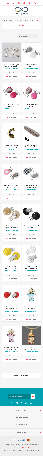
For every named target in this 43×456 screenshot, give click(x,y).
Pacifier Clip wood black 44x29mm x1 (31, 227)
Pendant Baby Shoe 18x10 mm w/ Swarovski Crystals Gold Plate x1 (31, 349)
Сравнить (9, 72)
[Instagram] (16, 402)
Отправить (33, 396)
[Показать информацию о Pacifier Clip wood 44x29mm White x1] (31, 254)
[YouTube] (26, 402)
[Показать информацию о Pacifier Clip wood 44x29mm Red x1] (11, 294)
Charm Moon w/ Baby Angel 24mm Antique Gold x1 (11, 147)
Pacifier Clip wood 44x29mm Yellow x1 (11, 267)
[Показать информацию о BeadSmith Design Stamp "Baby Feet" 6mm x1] (31, 132)
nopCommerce (25, 447)
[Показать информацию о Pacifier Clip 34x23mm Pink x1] (31, 92)
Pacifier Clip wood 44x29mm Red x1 (11, 308)
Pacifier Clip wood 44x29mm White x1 (31, 267)
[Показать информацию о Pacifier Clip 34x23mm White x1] (31, 52)
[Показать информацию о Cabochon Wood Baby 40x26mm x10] (31, 294)
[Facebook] (12, 402)
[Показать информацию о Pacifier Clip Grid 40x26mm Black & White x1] (31, 173)
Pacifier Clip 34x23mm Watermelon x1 (11, 105)
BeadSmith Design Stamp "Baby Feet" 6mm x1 (31, 147)
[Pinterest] (21, 402)
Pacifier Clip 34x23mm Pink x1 (31, 105)
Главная (4, 20)
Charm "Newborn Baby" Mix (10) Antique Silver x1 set (11, 66)
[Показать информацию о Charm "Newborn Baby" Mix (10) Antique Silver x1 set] (11, 52)
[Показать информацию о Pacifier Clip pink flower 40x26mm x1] (11, 173)
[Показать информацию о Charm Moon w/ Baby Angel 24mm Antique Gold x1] (11, 132)
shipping (36, 450)
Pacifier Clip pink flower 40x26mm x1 (11, 186)
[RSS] (31, 402)
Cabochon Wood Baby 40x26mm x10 (31, 308)
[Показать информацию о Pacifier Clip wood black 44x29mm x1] (31, 213)
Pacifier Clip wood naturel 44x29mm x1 (11, 227)
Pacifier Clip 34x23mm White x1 (31, 65)
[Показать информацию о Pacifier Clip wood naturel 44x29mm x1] (11, 213)
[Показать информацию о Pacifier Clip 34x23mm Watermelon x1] (11, 92)
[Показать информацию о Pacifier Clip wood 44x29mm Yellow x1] (11, 254)
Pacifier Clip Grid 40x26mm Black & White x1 (31, 187)
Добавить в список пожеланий (13, 72)
